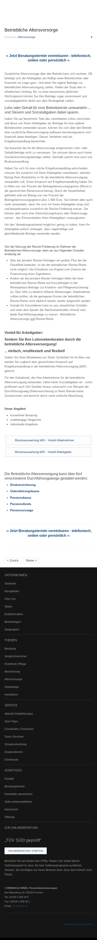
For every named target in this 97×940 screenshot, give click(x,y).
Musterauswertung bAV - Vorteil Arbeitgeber (43, 452)
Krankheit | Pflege (15, 664)
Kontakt (9, 778)
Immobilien (11, 694)
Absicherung (12, 671)
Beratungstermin (15, 786)
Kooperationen (14, 752)
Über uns (10, 598)
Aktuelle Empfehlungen (19, 713)
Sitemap (10, 817)
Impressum (11, 809)
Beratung (10, 648)
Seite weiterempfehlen (18, 801)
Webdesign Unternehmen (78, 924)
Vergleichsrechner (16, 656)
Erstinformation (14, 614)
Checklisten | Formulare (19, 729)
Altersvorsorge (13, 679)
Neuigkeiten (12, 591)
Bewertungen (13, 621)
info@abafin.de (20, 906)
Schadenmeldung (15, 744)
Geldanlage (12, 687)
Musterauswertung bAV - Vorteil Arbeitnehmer (44, 440)
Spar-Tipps (11, 721)
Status (8, 606)
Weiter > (31, 560)
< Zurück (13, 560)
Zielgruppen (12, 629)
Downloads (11, 759)
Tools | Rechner (14, 736)
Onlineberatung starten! (25, 850)
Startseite (10, 583)
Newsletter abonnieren (18, 794)
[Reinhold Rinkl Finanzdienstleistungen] (34, 7)
